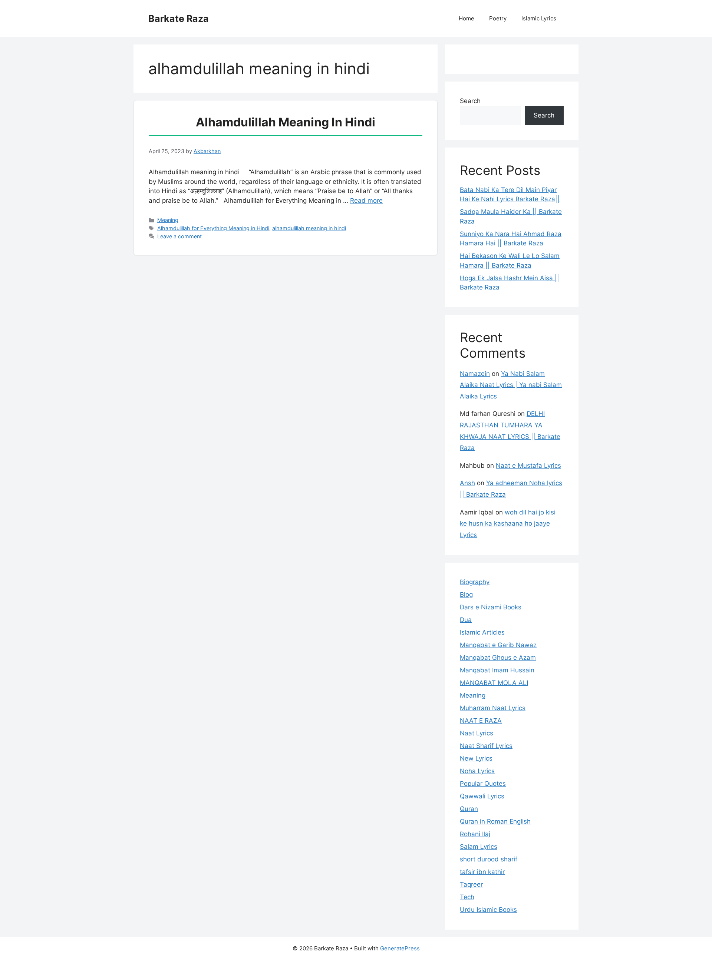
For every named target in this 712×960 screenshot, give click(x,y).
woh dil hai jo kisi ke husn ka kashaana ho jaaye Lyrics (508, 524)
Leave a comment (179, 236)
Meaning (167, 220)
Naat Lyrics (476, 733)
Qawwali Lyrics (482, 796)
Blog (466, 594)
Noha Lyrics (477, 771)
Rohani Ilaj (475, 834)
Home (466, 18)
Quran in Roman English (495, 821)
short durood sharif (488, 859)
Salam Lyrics (478, 846)
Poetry (498, 18)
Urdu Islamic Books (488, 909)
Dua (466, 619)
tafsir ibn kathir (482, 871)
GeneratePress (400, 948)
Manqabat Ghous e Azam (498, 657)
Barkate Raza (178, 18)
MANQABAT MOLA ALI (494, 682)
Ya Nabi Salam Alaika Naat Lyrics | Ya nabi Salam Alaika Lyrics (511, 385)
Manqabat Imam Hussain (497, 670)
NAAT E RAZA (481, 720)
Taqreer (471, 884)
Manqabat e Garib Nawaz (498, 645)
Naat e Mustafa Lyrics (528, 465)
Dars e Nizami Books (490, 607)
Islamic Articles (482, 632)
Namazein (475, 373)
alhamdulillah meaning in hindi (309, 228)
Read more (366, 200)
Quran (469, 808)
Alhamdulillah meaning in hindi (285, 122)
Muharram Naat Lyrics (492, 708)
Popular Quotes (483, 783)
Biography (475, 582)
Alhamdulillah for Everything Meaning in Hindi (213, 228)
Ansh (467, 483)
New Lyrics (476, 758)
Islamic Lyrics (538, 18)
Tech (467, 897)
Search (470, 101)
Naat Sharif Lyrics (486, 745)
